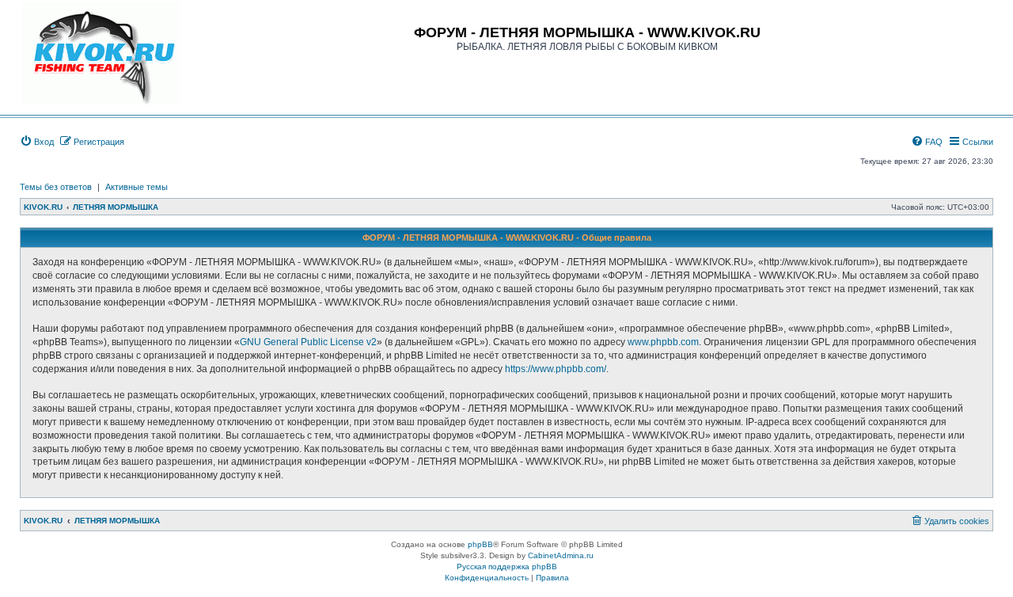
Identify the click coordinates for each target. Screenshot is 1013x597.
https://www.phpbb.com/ (555, 369)
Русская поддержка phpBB (507, 566)
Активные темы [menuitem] (136, 187)
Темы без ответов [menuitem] (56, 187)
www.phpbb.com (663, 342)
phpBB (480, 544)
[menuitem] (37, 141)
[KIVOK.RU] (100, 53)
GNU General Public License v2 (308, 342)
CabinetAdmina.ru (561, 555)
